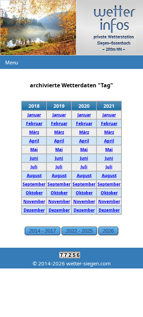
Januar (34, 115)
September (34, 184)
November (34, 201)
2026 (108, 231)
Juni (34, 158)
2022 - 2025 (79, 231)
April (34, 141)
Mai (34, 149)
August (34, 175)
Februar (34, 123)
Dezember (34, 210)
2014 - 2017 (42, 231)
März (34, 132)
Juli (34, 167)
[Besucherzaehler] (71, 256)
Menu (11, 62)
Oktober (34, 193)
